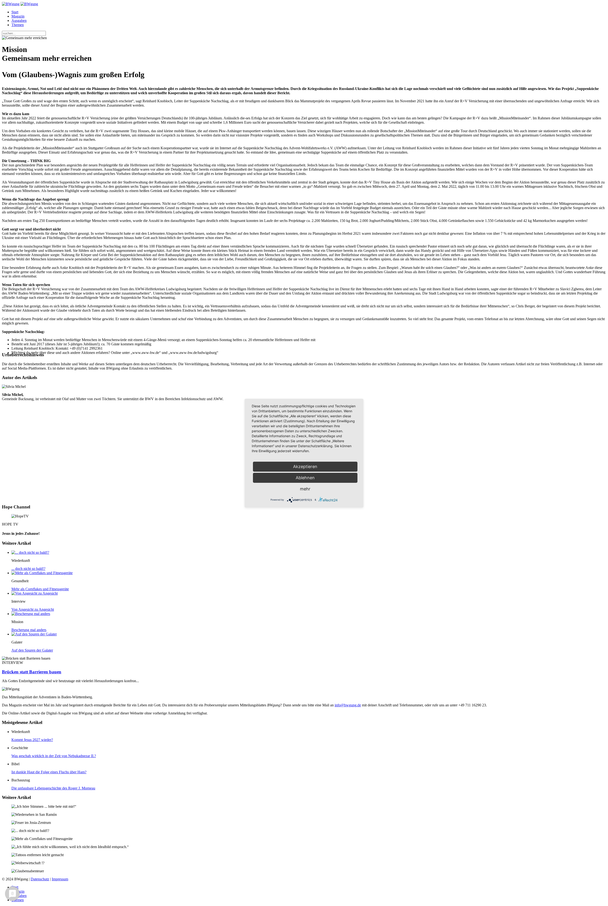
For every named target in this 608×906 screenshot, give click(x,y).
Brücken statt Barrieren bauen (31, 671)
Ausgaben (19, 21)
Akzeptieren (305, 466)
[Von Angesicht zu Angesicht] (34, 593)
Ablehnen (305, 477)
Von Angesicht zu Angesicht (32, 609)
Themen (17, 25)
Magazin (17, 16)
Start (14, 12)
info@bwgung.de (348, 705)
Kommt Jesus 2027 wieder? (32, 740)
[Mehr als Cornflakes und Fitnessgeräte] (42, 573)
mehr (305, 488)
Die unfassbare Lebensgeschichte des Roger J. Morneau (53, 788)
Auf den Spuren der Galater (32, 650)
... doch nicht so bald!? (28, 569)
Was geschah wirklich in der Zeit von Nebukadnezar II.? (53, 756)
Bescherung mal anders (28, 630)
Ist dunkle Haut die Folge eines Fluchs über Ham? (48, 772)
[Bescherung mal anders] (30, 614)
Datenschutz (40, 879)
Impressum (60, 879)
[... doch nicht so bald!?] (30, 552)
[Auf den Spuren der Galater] (34, 634)
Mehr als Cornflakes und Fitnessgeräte (40, 589)
